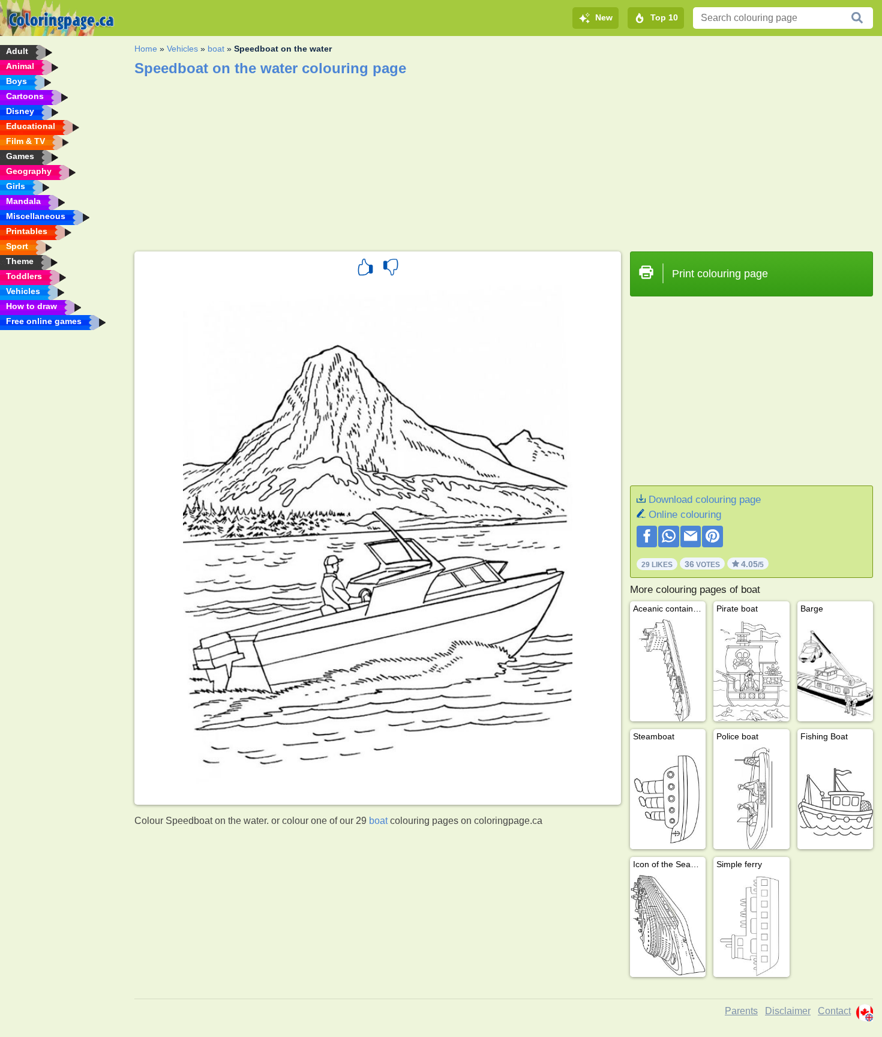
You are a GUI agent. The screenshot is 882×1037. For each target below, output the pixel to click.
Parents (741, 1011)
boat (216, 48)
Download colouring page (705, 499)
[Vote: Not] (390, 268)
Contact (834, 1011)
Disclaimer (788, 1011)
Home (145, 48)
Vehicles (182, 48)
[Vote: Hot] (365, 268)
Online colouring (685, 514)
